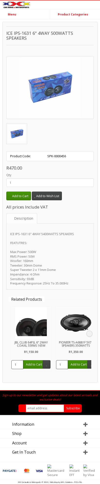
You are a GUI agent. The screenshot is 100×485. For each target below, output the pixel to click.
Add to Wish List (47, 196)
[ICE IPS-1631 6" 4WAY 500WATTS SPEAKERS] (50, 87)
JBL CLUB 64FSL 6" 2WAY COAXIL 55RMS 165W (31, 344)
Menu (11, 14)
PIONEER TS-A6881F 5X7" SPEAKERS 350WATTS (76, 344)
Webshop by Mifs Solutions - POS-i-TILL (66, 482)
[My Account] (95, 5)
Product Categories (72, 14)
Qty (8, 175)
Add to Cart (19, 196)
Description (23, 218)
